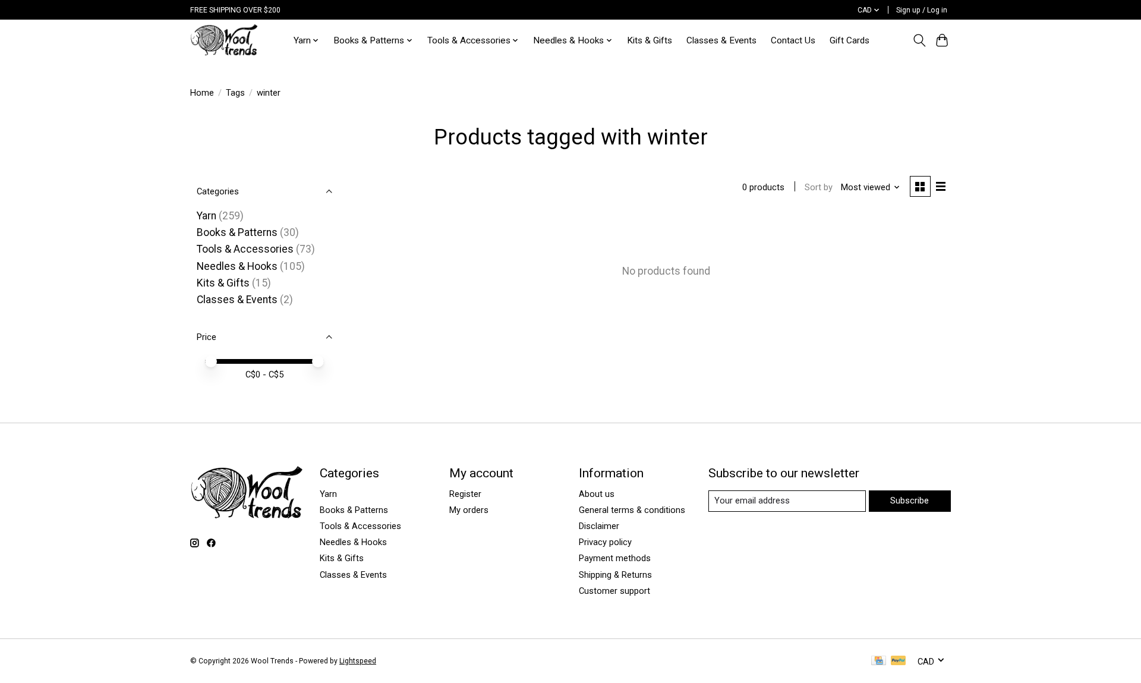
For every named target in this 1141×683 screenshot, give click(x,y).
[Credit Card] (878, 661)
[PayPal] (898, 661)
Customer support (614, 591)
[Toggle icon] (919, 40)
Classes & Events (721, 40)
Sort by (819, 187)
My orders (468, 510)
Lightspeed (357, 661)
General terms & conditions (632, 510)
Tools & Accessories (245, 249)
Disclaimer (599, 526)
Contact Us (793, 40)
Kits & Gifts (649, 40)
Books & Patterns (237, 232)
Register (465, 494)
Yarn (206, 216)
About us (596, 494)
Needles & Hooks (237, 266)
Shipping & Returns (615, 574)
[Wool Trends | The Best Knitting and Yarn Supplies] (224, 40)
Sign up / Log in (921, 10)
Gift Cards (849, 40)
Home (202, 92)
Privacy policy (605, 542)
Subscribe (909, 500)
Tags (235, 92)
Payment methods (615, 558)
